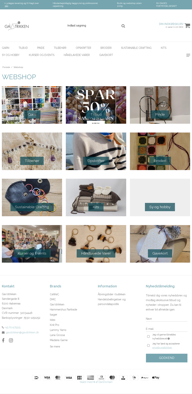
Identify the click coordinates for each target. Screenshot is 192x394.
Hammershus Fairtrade (63, 309)
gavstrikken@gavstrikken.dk (22, 332)
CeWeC (54, 294)
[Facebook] (3, 340)
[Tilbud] (96, 105)
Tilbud (23, 47)
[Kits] (96, 197)
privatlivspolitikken (162, 347)
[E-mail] (167, 328)
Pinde (40, 47)
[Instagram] (11, 340)
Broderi (106, 47)
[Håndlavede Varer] (96, 244)
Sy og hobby (11, 55)
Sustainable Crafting (136, 47)
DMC (53, 299)
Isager (53, 314)
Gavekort (106, 55)
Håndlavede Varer (77, 55)
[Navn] (167, 318)
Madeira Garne (59, 340)
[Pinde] (160, 105)
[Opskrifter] (96, 151)
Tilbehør (60, 47)
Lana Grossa (57, 335)
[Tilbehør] (32, 151)
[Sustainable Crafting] (32, 197)
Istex (52, 319)
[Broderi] (160, 151)
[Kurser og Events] (32, 244)
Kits (163, 47)
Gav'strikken (57, 304)
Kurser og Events (41, 55)
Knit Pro (54, 324)
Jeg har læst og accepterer (166, 345)
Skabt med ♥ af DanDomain (96, 381)
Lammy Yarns (58, 329)
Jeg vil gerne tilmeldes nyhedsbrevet (170, 336)
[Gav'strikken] (32, 25)
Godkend (166, 358)
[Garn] (32, 105)
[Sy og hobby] (160, 197)
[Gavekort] (160, 244)
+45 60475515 (12, 327)
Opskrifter (83, 47)
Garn (5, 47)
